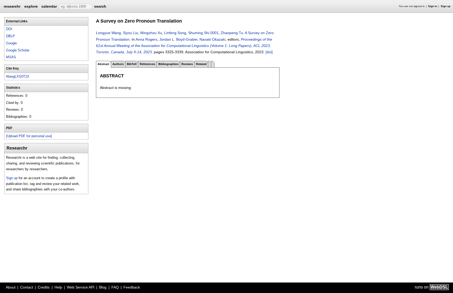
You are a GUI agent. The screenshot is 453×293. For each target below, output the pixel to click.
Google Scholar (17, 50)
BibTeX (132, 64)
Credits (44, 287)
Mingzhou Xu (151, 33)
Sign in (432, 6)
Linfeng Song (175, 33)
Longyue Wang (108, 33)
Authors (118, 64)
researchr (12, 6)
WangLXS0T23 (17, 76)
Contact (26, 287)
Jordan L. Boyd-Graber (178, 39)
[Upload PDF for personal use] (29, 136)
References (147, 64)
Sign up (445, 6)
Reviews (187, 64)
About (10, 287)
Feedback (131, 287)
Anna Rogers (146, 39)
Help (58, 287)
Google (11, 43)
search (100, 6)
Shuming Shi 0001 (203, 33)
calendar (49, 6)
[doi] (269, 52)
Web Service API (80, 287)
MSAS (11, 57)
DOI (9, 29)
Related (201, 64)
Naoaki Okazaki (212, 39)
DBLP (10, 36)
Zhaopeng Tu (232, 33)
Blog (102, 287)
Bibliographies (168, 64)
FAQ (115, 287)
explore (31, 6)
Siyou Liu (130, 33)
